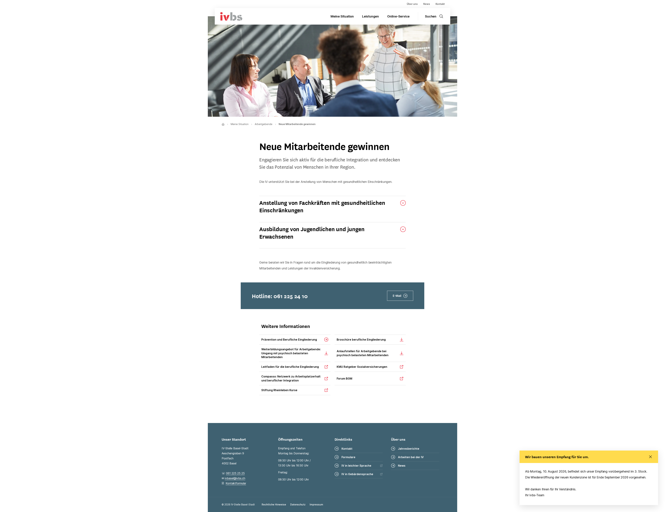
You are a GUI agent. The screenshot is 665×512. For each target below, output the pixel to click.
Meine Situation (342, 16)
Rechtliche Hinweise (274, 504)
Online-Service (398, 16)
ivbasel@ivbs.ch (235, 478)
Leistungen (370, 16)
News (426, 3)
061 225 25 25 (235, 473)
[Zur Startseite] (228, 16)
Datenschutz (297, 504)
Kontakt (440, 3)
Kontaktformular (236, 483)
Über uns (412, 3)
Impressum (316, 504)
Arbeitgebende (263, 124)
